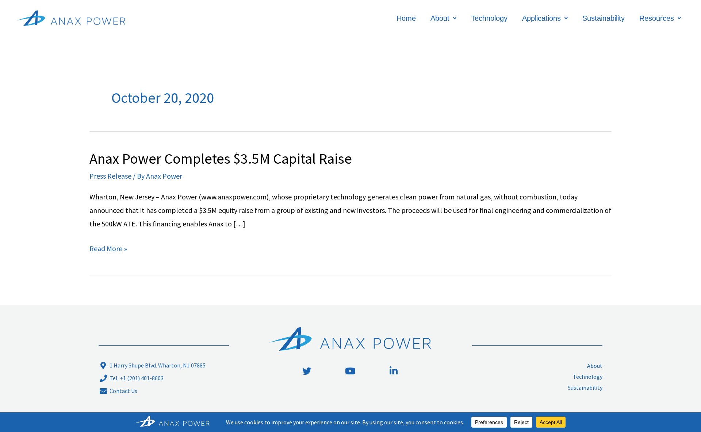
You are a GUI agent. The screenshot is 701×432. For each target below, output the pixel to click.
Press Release (110, 175)
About (439, 18)
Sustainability (603, 18)
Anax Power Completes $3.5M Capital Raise (220, 158)
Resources (656, 18)
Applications (541, 18)
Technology (489, 18)
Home (406, 18)
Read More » (108, 247)
